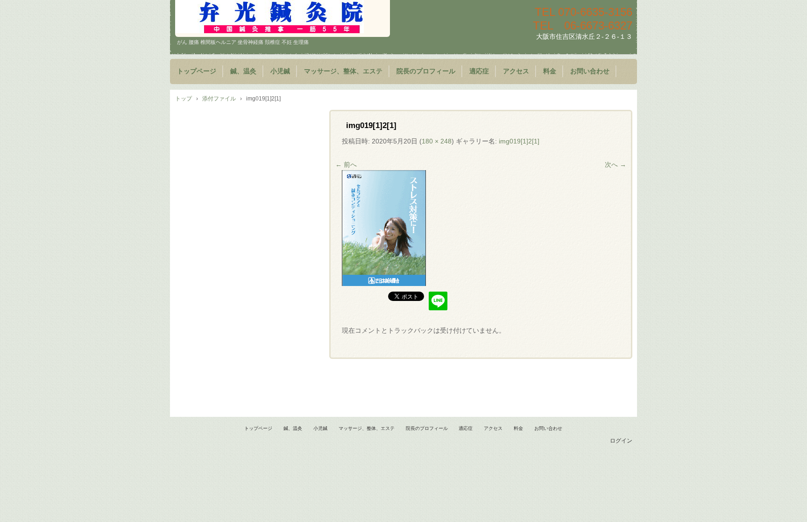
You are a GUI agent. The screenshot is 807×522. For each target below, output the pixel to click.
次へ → (615, 164)
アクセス (516, 71)
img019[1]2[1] (519, 141)
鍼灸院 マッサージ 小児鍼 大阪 (282, 18)
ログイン (621, 440)
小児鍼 (280, 71)
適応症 (479, 71)
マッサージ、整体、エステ (343, 71)
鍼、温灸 (243, 71)
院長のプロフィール (425, 71)
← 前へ (346, 164)
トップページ (196, 71)
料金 (549, 71)
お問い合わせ (589, 71)
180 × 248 (437, 141)
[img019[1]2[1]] (384, 283)
